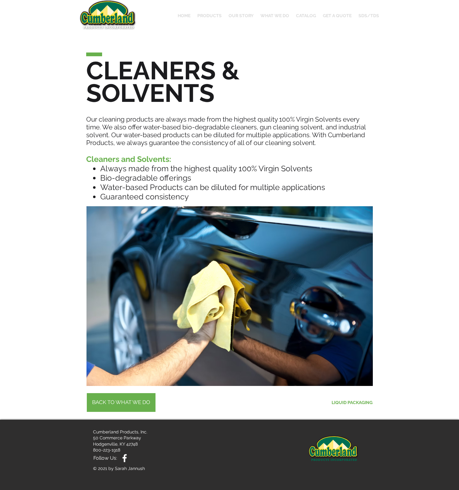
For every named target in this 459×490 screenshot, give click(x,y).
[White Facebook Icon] (124, 458)
